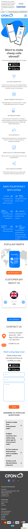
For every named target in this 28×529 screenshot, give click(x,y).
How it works (4, 502)
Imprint (3, 517)
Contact (3, 505)
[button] (5, 302)
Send (14, 407)
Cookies (3, 516)
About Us (3, 519)
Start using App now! (14, 351)
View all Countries (13, 273)
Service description (6, 511)
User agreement (5, 513)
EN (3, 12)
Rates (2, 503)
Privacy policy (4, 514)
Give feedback (14, 319)
